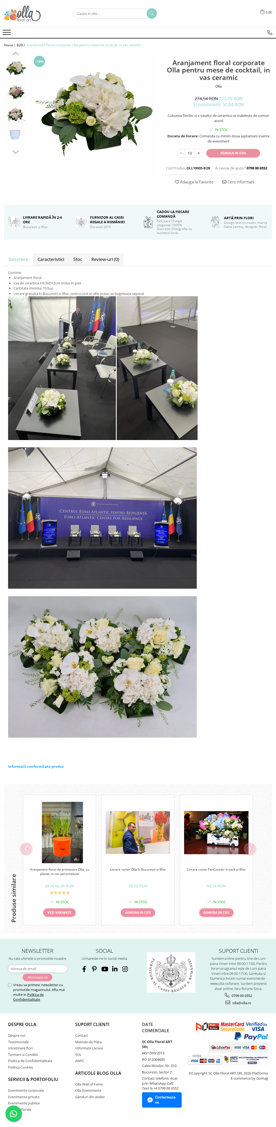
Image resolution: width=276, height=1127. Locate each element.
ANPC (79, 1060)
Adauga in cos (233, 153)
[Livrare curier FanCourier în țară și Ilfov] (216, 832)
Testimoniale (18, 1041)
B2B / (21, 45)
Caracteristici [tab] (50, 259)
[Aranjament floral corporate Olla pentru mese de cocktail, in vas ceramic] (93, 115)
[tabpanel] (93, 115)
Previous (15, 54)
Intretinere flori (20, 1048)
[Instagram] (125, 969)
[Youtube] (104, 969)
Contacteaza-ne (165, 1099)
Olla (218, 86)
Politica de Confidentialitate (28, 997)
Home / (10, 45)
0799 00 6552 (241, 995)
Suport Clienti (92, 1024)
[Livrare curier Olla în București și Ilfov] (138, 832)
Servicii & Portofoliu (33, 1079)
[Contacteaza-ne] (270, 32)
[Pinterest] (94, 969)
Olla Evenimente (88, 1090)
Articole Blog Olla (98, 1073)
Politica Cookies (20, 1067)
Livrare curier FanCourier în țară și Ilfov (216, 869)
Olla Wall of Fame (89, 1084)
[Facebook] (84, 969)
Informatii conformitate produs (36, 766)
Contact (81, 1035)
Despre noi (16, 1035)
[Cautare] (152, 13)
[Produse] (7, 34)
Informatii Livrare (89, 1048)
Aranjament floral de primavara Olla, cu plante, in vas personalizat (59, 871)
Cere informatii (240, 181)
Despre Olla (22, 1024)
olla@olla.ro (241, 1002)
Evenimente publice (24, 1103)
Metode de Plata (88, 1041)
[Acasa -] (31, 13)
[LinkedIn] (114, 969)
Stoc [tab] (77, 259)
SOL (78, 1054)
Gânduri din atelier (90, 1096)
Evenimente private (23, 1096)
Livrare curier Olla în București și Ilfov (138, 869)
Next (15, 151)
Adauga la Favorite (196, 181)
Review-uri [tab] (105, 259)
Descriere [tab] (18, 259)
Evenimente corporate (26, 1090)
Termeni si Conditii (23, 1054)
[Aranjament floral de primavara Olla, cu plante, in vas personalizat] (59, 832)
